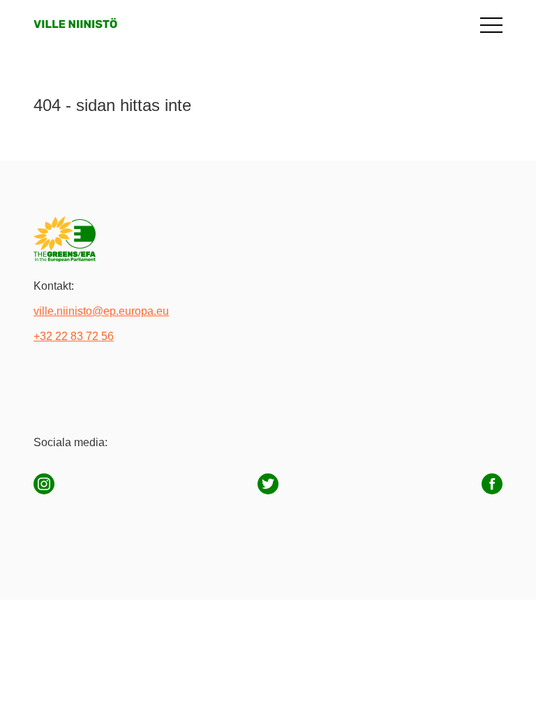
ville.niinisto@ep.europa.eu (101, 311)
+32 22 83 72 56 (74, 336)
